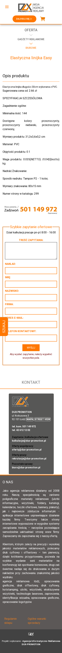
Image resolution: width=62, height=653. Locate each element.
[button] (7, 7)
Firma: (9, 304)
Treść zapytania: (31, 240)
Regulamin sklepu (10, 621)
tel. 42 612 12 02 (21, 430)
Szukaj (4, 326)
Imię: (8, 277)
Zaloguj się (22, 19)
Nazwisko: (12, 290)
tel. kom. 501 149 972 (24, 426)
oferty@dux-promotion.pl (27, 449)
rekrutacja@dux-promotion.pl (29, 458)
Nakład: (10, 263)
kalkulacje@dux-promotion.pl (29, 440)
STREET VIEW (42, 419)
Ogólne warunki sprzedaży (37, 621)
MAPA (30, 419)
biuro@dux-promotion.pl (26, 467)
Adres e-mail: (14, 317)
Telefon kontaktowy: (20, 331)
